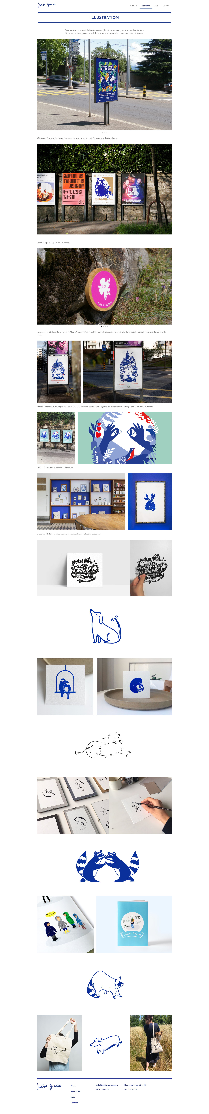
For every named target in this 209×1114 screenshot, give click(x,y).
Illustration (146, 5)
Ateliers (132, 5)
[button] (39, 84)
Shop (156, 5)
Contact (166, 5)
